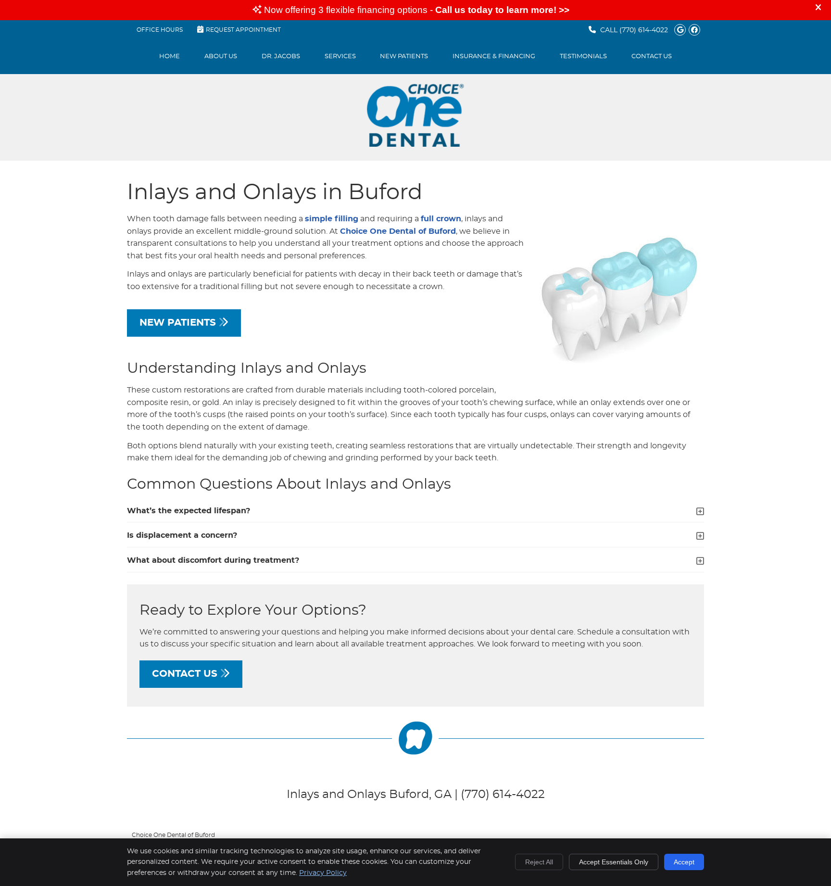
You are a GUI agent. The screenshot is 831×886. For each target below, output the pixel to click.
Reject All (539, 862)
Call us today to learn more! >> (502, 10)
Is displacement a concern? (182, 535)
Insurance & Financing (494, 56)
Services (340, 56)
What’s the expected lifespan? (188, 511)
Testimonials (583, 56)
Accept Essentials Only (613, 862)
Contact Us (651, 56)
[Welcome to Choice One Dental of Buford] (415, 144)
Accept (684, 862)
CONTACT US (186, 674)
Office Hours (160, 30)
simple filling (331, 219)
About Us (220, 56)
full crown (441, 219)
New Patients (404, 56)
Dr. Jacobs (281, 56)
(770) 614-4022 (643, 30)
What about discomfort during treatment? (213, 560)
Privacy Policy (323, 873)
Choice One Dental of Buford (398, 231)
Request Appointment (243, 30)
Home (169, 56)
